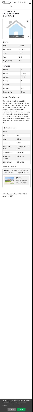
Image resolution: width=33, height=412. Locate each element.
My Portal (22, 2)
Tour (17, 36)
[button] (30, 2)
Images (12, 36)
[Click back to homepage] (5, 2)
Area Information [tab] (11, 128)
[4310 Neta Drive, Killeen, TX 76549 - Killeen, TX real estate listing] (9, 180)
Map (22, 36)
